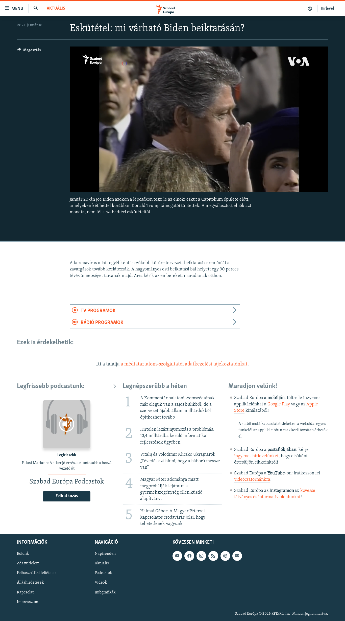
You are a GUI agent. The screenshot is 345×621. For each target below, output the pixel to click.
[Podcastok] (310, 8)
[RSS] (213, 556)
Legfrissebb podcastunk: (51, 386)
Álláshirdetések (30, 583)
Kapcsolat (25, 592)
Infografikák (105, 592)
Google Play (278, 404)
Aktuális (56, 8)
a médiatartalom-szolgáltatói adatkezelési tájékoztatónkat (184, 364)
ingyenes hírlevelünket (256, 456)
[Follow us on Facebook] (189, 556)
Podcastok (103, 573)
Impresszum (27, 602)
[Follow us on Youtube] (177, 556)
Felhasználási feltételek (37, 573)
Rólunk (23, 554)
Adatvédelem (28, 564)
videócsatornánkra (252, 479)
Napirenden (105, 554)
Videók (101, 583)
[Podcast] (225, 556)
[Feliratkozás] (237, 556)
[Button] (29, 51)
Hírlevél (327, 9)
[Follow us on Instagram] (201, 556)
